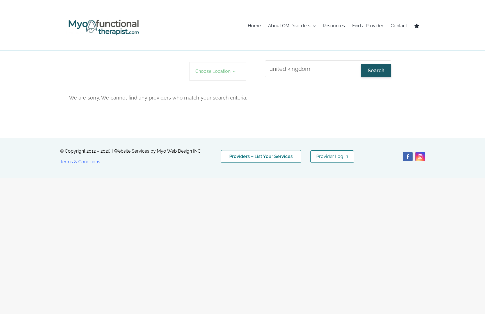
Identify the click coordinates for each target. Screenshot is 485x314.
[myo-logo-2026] (103, 19)
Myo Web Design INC (179, 151)
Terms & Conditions (80, 161)
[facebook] (408, 156)
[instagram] (420, 156)
